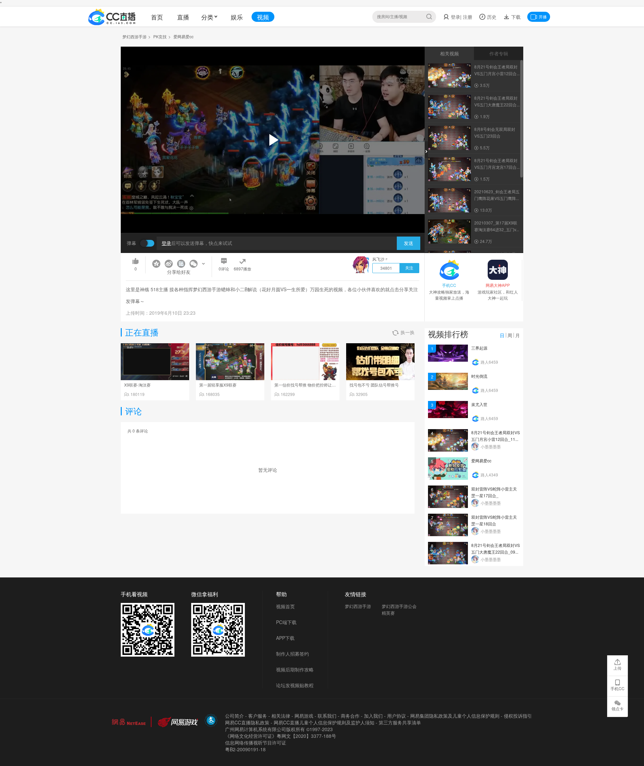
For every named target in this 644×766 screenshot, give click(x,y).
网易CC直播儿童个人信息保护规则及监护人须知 (324, 722)
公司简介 (234, 715)
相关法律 (280, 715)
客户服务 (257, 715)
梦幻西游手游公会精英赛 (399, 609)
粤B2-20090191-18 (245, 749)
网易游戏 (303, 715)
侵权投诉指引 (518, 715)
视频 (263, 16)
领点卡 (617, 708)
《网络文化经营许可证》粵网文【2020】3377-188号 (280, 735)
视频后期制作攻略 (295, 669)
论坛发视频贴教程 (295, 685)
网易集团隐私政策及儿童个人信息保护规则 (454, 715)
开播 (543, 16)
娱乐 (237, 16)
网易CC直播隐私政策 (247, 722)
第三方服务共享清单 (400, 722)
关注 (409, 268)
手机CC (617, 688)
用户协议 (396, 715)
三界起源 (479, 348)
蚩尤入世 (479, 404)
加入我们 (373, 715)
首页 (157, 16)
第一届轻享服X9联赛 (217, 385)
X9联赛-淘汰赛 (137, 385)
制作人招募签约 (292, 653)
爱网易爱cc (481, 460)
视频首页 (285, 606)
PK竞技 (160, 36)
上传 (617, 668)
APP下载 (285, 637)
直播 (183, 16)
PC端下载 (286, 622)
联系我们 (327, 715)
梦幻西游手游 (134, 36)
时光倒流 (479, 376)
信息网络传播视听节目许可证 (255, 742)
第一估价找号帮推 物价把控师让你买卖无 (311, 385)
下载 (515, 16)
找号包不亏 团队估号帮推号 (374, 385)
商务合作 (350, 715)
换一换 (407, 332)
